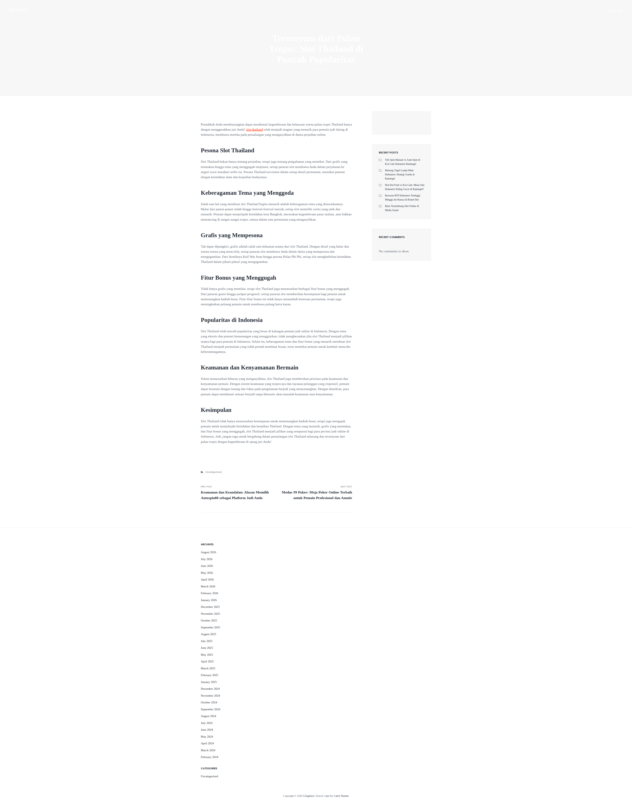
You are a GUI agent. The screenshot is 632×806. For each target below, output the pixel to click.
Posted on (316, 69)
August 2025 (208, 634)
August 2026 (208, 552)
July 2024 (206, 723)
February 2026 (209, 593)
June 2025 (207, 647)
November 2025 (210, 613)
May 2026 (207, 572)
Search (420, 124)
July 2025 (206, 641)
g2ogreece (18, 9)
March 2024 (208, 750)
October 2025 (209, 620)
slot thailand (254, 129)
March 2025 (208, 668)
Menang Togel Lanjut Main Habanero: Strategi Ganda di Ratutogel (400, 174)
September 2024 (210, 709)
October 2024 (209, 702)
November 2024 (210, 695)
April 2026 (207, 579)
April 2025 (207, 661)
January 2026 (209, 600)
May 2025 (207, 654)
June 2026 (207, 565)
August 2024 (208, 716)
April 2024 (207, 743)
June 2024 (207, 729)
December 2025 (210, 606)
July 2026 (206, 559)
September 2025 (210, 627)
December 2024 (210, 688)
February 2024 (209, 757)
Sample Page (614, 10)
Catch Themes (341, 795)
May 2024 (207, 736)
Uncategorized (214, 472)
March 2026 (208, 586)
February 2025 (209, 675)
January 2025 (209, 682)
